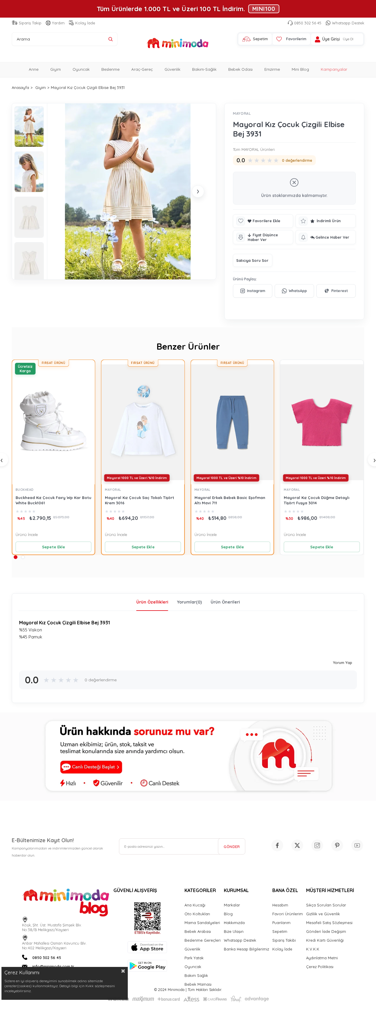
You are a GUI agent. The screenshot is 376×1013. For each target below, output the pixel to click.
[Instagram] (252, 291)
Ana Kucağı (194, 905)
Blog (228, 913)
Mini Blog (300, 69)
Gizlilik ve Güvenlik (323, 913)
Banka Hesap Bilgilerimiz (246, 949)
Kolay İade (85, 23)
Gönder (232, 846)
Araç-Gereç (142, 69)
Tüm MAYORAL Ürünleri (254, 149)
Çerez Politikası (319, 966)
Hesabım (280, 905)
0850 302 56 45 (307, 23)
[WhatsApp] (294, 291)
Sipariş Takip (30, 23)
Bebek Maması (198, 984)
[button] (15, 557)
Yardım (58, 23)
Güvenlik (172, 69)
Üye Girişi (331, 39)
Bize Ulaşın (234, 931)
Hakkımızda (234, 922)
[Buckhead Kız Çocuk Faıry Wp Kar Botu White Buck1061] (53, 422)
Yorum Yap (342, 662)
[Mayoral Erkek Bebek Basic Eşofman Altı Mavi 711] (232, 422)
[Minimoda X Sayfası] (297, 845)
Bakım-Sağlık (204, 69)
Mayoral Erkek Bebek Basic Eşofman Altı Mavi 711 (229, 500)
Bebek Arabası (197, 931)
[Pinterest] (336, 291)
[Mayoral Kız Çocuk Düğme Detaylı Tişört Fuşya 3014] (321, 422)
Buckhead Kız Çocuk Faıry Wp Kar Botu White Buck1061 (53, 500)
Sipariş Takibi (284, 940)
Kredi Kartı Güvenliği (325, 940)
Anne (33, 69)
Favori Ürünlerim (287, 913)
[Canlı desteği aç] (188, 756)
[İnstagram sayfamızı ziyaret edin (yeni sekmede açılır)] (317, 845)
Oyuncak (81, 69)
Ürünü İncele (27, 534)
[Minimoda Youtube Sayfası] (357, 845)
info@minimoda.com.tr (53, 966)
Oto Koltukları (197, 913)
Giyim (55, 69)
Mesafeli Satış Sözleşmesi (329, 922)
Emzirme (272, 69)
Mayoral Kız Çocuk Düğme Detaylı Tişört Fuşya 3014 (316, 500)
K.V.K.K (312, 949)
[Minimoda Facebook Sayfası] (277, 845)
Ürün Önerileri (225, 602)
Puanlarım (281, 922)
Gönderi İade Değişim (326, 931)
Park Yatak (194, 957)
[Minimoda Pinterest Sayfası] (337, 845)
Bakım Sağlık (196, 975)
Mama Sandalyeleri (202, 922)
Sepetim (279, 931)
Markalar (232, 905)
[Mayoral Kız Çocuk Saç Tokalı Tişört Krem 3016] (142, 422)
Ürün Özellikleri (152, 602)
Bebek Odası (240, 69)
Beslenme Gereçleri (202, 940)
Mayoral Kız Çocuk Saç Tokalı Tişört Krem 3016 (139, 500)
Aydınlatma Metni (322, 957)
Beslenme (110, 69)
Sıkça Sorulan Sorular (326, 905)
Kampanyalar (334, 69)
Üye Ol (348, 39)
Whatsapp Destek (348, 23)
